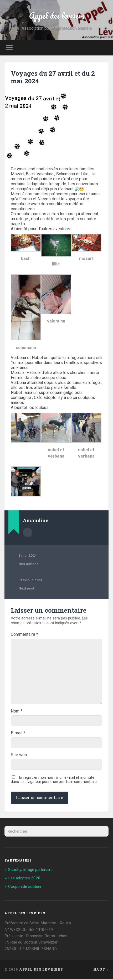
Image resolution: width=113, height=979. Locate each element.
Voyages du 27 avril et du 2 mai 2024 (53, 77)
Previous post (30, 580)
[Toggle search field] (104, 47)
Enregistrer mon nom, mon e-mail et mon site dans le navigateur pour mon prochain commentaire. (54, 779)
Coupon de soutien (24, 886)
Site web (19, 755)
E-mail (18, 733)
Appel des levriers (56, 15)
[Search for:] (56, 831)
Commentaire (24, 634)
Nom (16, 711)
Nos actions (28, 564)
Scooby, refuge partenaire (30, 869)
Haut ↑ (101, 969)
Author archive (27, 532)
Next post (26, 588)
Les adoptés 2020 (24, 878)
